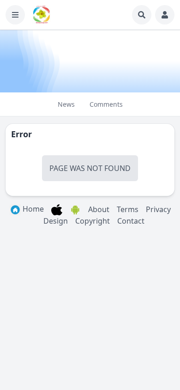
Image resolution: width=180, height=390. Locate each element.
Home (32, 209)
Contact (130, 221)
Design (55, 221)
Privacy (158, 209)
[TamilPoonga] (41, 15)
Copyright (92, 221)
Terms (127, 209)
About (98, 209)
